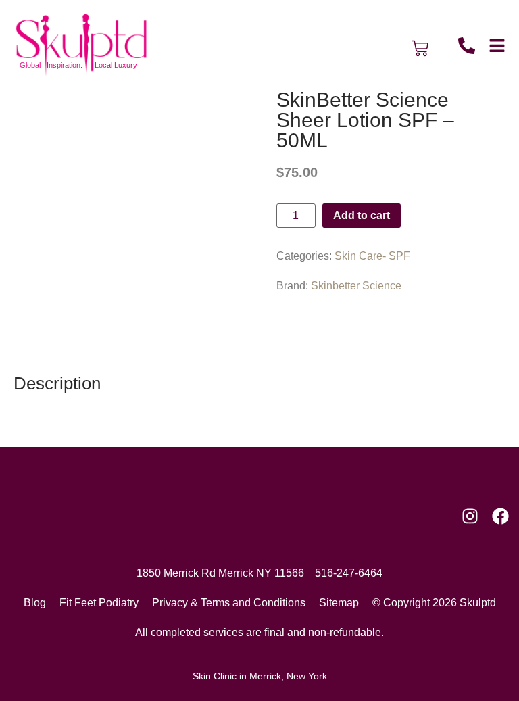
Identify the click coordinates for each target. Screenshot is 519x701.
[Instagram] (470, 516)
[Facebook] (500, 516)
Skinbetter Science (356, 285)
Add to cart (361, 215)
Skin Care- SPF (372, 256)
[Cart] (420, 48)
